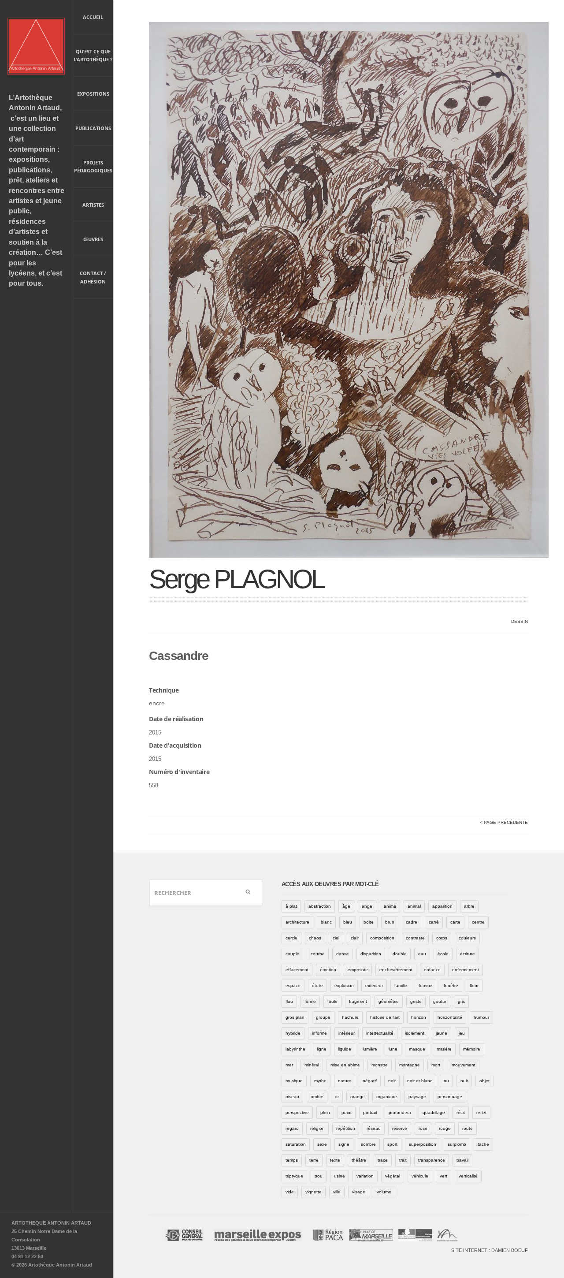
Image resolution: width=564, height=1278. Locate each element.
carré (434, 922)
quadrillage (434, 1112)
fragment (358, 1001)
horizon (418, 1017)
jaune (441, 1033)
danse (342, 953)
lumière (370, 1049)
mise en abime (345, 1064)
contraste (415, 937)
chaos (315, 937)
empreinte (358, 969)
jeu (462, 1033)
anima (390, 906)
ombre (317, 1096)
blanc (326, 922)
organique (386, 1096)
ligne (322, 1049)
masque (417, 1049)
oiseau (292, 1096)
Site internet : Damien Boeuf (489, 1250)
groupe (323, 1017)
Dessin (519, 621)
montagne (409, 1064)
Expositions (93, 93)
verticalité (468, 1176)
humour (481, 1017)
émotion (328, 969)
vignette (313, 1191)
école (443, 953)
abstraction (319, 906)
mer (289, 1064)
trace (383, 1160)
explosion (344, 985)
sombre (368, 1144)
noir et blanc (419, 1080)
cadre (411, 922)
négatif (370, 1080)
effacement (297, 969)
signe (343, 1144)
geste (416, 1001)
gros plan (295, 1017)
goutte (439, 1001)
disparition (370, 953)
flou (289, 1001)
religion (317, 1128)
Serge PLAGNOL (236, 579)
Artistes (93, 204)
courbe (318, 953)
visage (358, 1191)
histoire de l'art (385, 1017)
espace (293, 985)
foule (332, 1001)
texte (335, 1160)
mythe (320, 1080)
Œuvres (93, 239)
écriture (467, 953)
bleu (347, 922)
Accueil (93, 17)
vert (443, 1176)
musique (294, 1080)
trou (319, 1176)
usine (339, 1176)
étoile (317, 985)
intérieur (346, 1033)
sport (392, 1144)
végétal (392, 1176)
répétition (345, 1128)
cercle (291, 937)
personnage (450, 1096)
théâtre (359, 1160)
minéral (311, 1064)
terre (314, 1160)
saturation (296, 1144)
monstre (379, 1064)
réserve (399, 1128)
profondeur (400, 1112)
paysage (417, 1096)
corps (441, 937)
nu (446, 1080)
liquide (344, 1049)
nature (344, 1080)
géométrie (388, 1001)
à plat (291, 906)
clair (355, 937)
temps (292, 1160)
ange (367, 906)
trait (403, 1160)
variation (365, 1176)
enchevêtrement (395, 969)
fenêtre (451, 985)
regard (292, 1128)
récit (460, 1112)
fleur (474, 985)
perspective (297, 1112)
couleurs (467, 937)
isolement (414, 1033)
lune (393, 1049)
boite (369, 922)
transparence (431, 1160)
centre (478, 922)
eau (422, 953)
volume (384, 1191)
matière (444, 1049)
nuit (464, 1080)
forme (310, 1001)
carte (455, 922)
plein (325, 1112)
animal (414, 906)
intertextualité (379, 1033)
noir (392, 1080)
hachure (350, 1017)
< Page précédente (504, 822)
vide (290, 1191)
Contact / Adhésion (93, 277)
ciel (336, 937)
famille (400, 985)
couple (292, 953)
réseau (374, 1128)
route (467, 1128)
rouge (445, 1128)
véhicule (420, 1176)
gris (461, 1001)
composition (382, 937)
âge (346, 906)
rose (423, 1128)
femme (425, 985)
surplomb (457, 1144)
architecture (297, 922)
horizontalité (450, 1017)
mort (435, 1064)
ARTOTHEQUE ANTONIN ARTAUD (51, 1223)
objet (484, 1080)
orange (357, 1096)
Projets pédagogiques (93, 166)
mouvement (463, 1064)
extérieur (374, 985)
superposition (422, 1144)
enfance (432, 969)
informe (319, 1033)
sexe (322, 1144)
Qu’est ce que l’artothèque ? (93, 55)
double (400, 953)
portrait (370, 1112)
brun (389, 922)
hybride (293, 1033)
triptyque (294, 1176)
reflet (481, 1112)
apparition (442, 906)
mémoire (471, 1049)
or (337, 1096)
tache (483, 1144)
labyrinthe (295, 1049)
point (346, 1112)
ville (337, 1191)
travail (462, 1160)
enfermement (465, 969)
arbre (469, 906)
